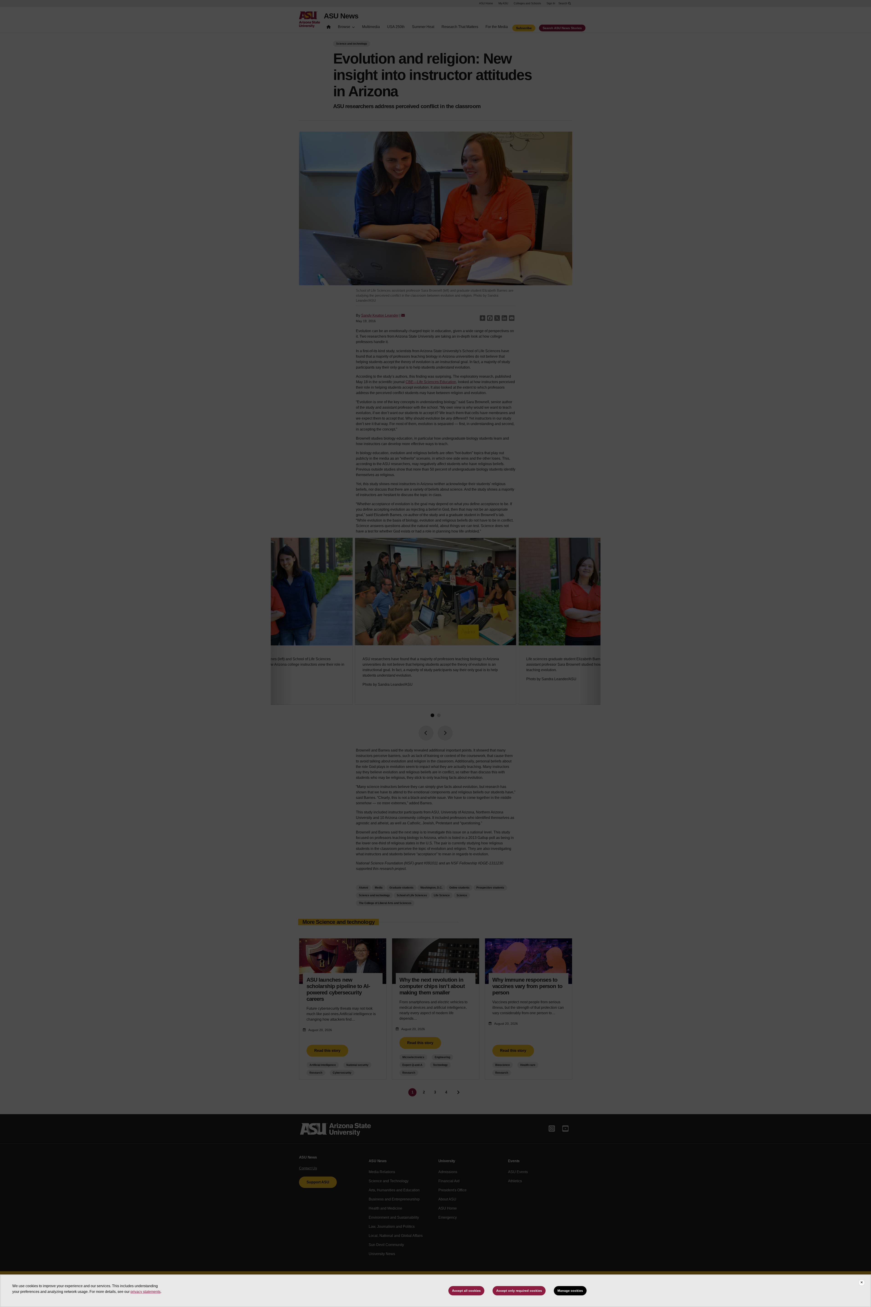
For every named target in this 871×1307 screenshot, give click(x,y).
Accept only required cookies (519, 1290)
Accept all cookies (466, 1290)
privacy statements (145, 1292)
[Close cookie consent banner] (861, 1282)
